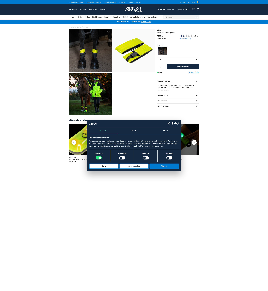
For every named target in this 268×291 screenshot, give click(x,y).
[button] (169, 9)
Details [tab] (134, 131)
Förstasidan (73, 27)
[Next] (194, 142)
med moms (191, 2)
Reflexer (85, 27)
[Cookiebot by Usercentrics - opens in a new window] (169, 124)
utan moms (183, 2)
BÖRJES (159, 30)
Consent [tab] (102, 131)
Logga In (186, 9)
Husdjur (107, 17)
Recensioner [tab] (162, 101)
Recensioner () (185, 39)
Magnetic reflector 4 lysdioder (79, 159)
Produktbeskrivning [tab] (165, 81)
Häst (88, 17)
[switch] (122, 158)
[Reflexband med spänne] (133, 50)
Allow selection (134, 166)
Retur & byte (93, 9)
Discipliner (117, 17)
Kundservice (73, 9)
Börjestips (103, 9)
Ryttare (80, 17)
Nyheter (72, 17)
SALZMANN (72, 157)
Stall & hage (97, 17)
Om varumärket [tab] (163, 106)
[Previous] (74, 142)
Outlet (125, 17)
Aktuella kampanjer (138, 17)
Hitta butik (83, 9)
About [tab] (165, 131)
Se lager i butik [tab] (163, 95)
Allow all (164, 166)
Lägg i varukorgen (182, 66)
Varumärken (153, 17)
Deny (104, 166)
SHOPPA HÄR (146, 22)
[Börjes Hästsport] (134, 9)
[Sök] (196, 17)
